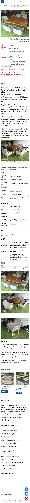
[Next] (29, 384)
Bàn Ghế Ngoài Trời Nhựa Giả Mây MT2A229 (21, 388)
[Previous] (1, 384)
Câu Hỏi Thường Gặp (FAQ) (10, 456)
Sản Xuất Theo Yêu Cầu (8, 446)
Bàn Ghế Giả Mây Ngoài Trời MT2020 (7, 387)
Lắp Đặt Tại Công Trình (8, 434)
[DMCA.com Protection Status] (6, 494)
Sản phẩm (16, 5)
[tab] (15, 84)
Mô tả (3, 84)
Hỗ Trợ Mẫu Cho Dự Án (8, 443)
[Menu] (2, 1)
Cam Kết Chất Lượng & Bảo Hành (12, 462)
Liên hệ (4, 391)
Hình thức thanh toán (7, 469)
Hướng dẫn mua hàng (8, 465)
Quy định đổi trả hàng (8, 459)
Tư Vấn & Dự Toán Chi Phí (9, 431)
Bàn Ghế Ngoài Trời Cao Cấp (18, 6)
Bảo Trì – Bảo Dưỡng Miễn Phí (10, 440)
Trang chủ (7, 5)
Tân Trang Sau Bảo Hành (9, 437)
